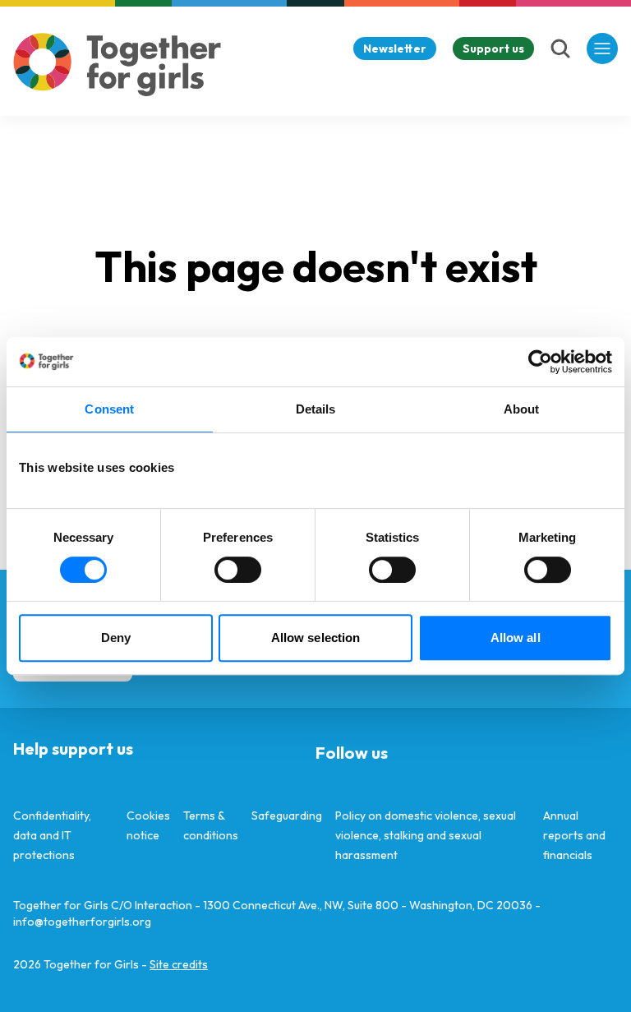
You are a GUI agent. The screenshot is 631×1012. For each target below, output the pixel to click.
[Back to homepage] (117, 64)
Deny (116, 638)
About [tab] (522, 409)
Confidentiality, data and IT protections (52, 835)
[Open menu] (602, 48)
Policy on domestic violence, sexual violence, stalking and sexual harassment (425, 835)
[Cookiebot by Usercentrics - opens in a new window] (540, 361)
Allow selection (316, 638)
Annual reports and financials (574, 835)
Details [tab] (316, 409)
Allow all (516, 638)
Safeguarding (286, 815)
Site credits (179, 964)
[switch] (237, 570)
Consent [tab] (109, 409)
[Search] (560, 48)
